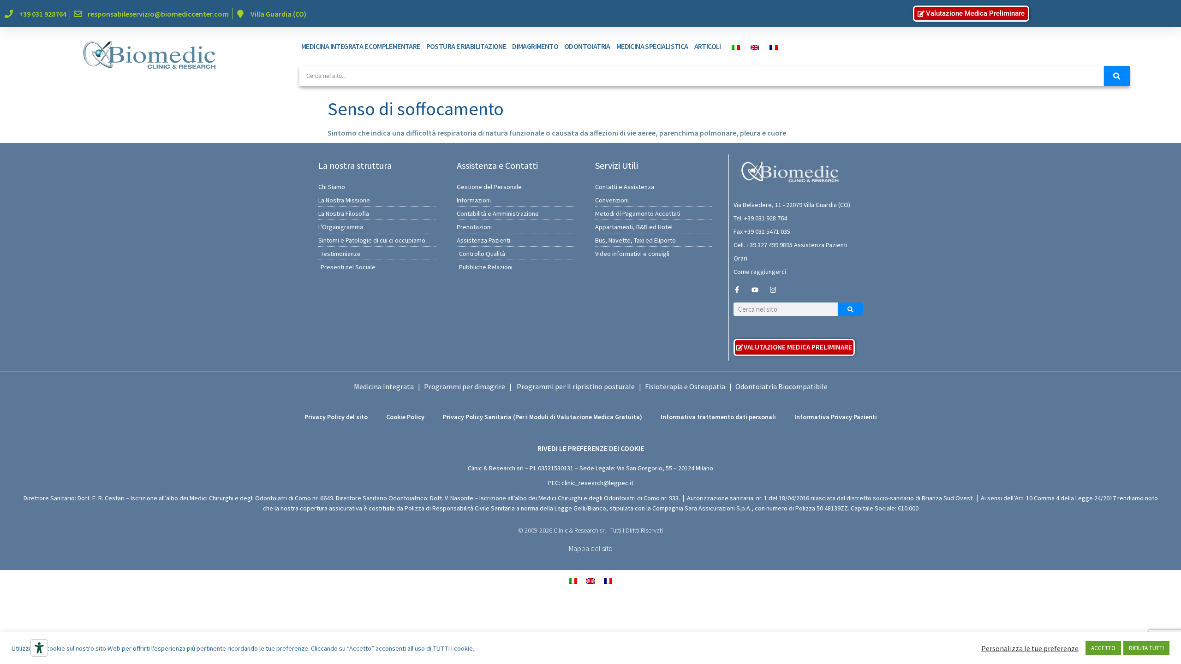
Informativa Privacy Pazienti (835, 417)
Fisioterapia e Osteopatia (685, 386)
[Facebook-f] (737, 289)
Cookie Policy (405, 417)
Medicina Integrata (384, 386)
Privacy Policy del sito (336, 417)
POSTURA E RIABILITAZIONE (466, 46)
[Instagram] (772, 289)
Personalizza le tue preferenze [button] (1030, 648)
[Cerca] (1117, 76)
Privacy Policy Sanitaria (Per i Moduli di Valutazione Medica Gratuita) (542, 417)
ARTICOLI (707, 46)
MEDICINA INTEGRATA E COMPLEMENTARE (360, 46)
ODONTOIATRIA (587, 46)
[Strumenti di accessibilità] (39, 648)
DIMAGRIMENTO (535, 46)
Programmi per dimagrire (464, 386)
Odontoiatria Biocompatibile (781, 386)
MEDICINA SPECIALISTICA (652, 46)
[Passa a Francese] (771, 46)
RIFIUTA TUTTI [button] (1146, 648)
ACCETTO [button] (1103, 648)
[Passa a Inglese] (752, 46)
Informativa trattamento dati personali (718, 417)
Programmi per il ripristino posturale (576, 386)
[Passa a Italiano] (573, 580)
